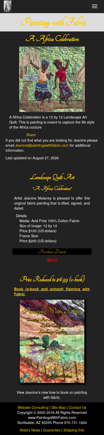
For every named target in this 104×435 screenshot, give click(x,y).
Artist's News (30, 429)
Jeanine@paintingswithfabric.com (42, 145)
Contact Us (77, 407)
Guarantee (51, 429)
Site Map (59, 407)
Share (31, 134)
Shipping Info (73, 429)
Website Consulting (33, 407)
